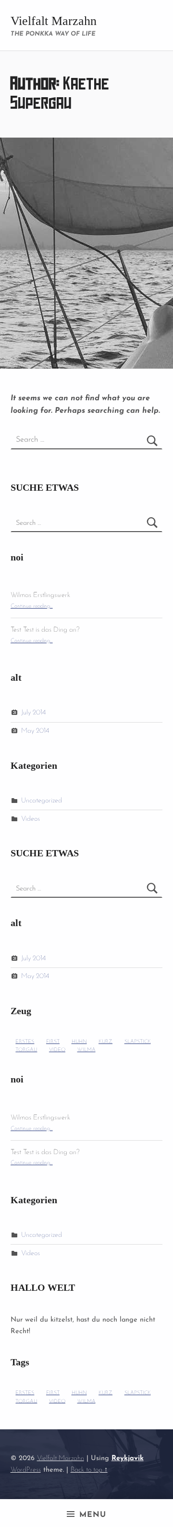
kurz (105, 1041)
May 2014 (35, 731)
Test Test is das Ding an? (45, 630)
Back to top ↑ (89, 1470)
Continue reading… (32, 606)
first (53, 1041)
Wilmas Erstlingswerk (40, 595)
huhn (79, 1041)
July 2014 (33, 712)
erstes (24, 1041)
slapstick (137, 1041)
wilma (86, 1050)
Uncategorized (41, 800)
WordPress (26, 1470)
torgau (26, 1050)
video (57, 1050)
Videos (30, 819)
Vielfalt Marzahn (54, 21)
